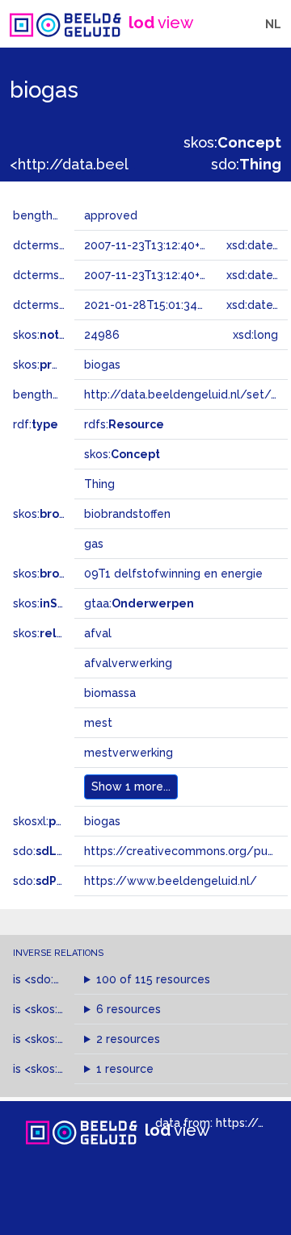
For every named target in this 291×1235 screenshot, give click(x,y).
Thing (99, 484)
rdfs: (124, 424)
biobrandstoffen (127, 513)
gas (93, 543)
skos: (232, 142)
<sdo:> (59, 979)
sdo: (246, 164)
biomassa (110, 692)
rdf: (35, 424)
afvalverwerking (128, 663)
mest (98, 722)
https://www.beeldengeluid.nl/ (170, 880)
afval (98, 633)
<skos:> (66, 1009)
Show (131, 786)
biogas (102, 821)
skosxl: (60, 821)
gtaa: (139, 603)
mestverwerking (128, 752)
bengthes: (58, 215)
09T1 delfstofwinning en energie (173, 573)
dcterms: (63, 304)
